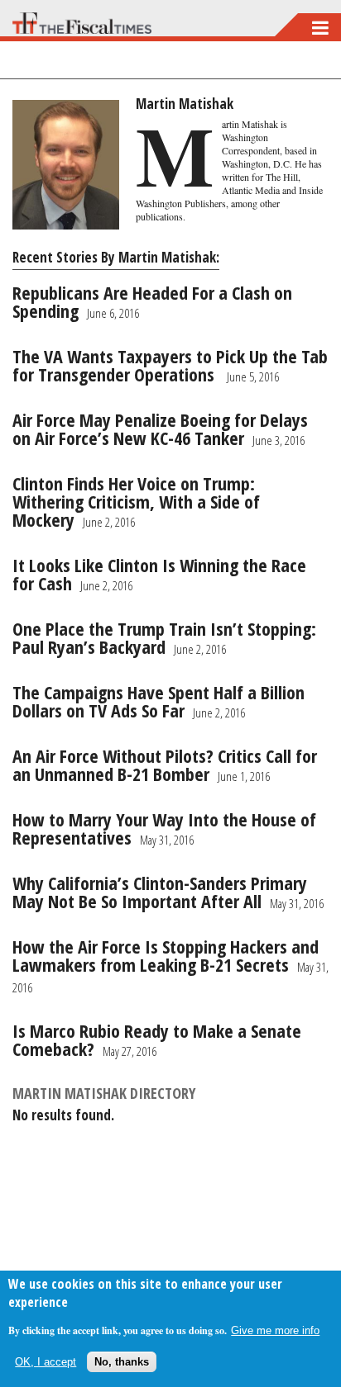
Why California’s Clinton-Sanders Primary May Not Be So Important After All (159, 891)
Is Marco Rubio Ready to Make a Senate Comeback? (156, 1039)
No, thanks (121, 1362)
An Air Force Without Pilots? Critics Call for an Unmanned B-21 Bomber (164, 764)
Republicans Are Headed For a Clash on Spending (152, 301)
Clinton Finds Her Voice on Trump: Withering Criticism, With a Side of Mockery (136, 501)
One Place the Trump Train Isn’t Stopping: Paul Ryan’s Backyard (164, 637)
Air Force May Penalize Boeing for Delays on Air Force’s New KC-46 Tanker (160, 428)
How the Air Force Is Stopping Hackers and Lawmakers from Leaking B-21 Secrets (165, 955)
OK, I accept (45, 1362)
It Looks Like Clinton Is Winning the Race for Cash (159, 573)
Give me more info (275, 1330)
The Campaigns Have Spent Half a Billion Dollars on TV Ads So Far (158, 700)
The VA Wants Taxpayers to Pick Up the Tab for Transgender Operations (170, 364)
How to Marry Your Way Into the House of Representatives (164, 828)
